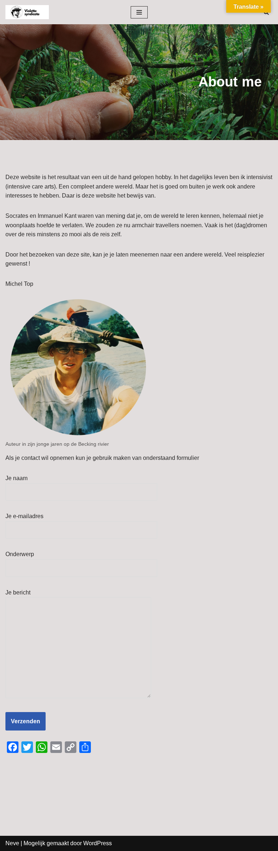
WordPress (97, 843)
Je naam (16, 478)
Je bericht (17, 592)
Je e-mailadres (24, 516)
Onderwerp (19, 554)
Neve (12, 843)
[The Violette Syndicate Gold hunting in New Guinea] (27, 12)
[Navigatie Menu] (139, 12)
